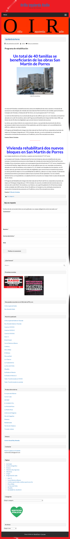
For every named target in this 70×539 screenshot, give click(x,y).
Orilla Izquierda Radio (35, 5)
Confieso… (7, 346)
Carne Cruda (8, 396)
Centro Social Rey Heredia (12, 440)
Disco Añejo (7, 349)
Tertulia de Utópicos (10, 426)
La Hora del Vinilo (9, 366)
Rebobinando (8, 422)
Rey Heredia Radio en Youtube (12, 324)
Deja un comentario (33, 43)
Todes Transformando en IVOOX (13, 379)
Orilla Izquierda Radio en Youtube (13, 320)
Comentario (7, 211)
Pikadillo (6, 369)
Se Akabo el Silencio (10, 372)
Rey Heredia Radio (9, 309)
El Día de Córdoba (14, 192)
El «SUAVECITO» (9, 403)
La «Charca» (7, 359)
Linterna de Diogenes (10, 413)
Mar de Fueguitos (9, 416)
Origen (8, 473)
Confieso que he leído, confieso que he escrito (20, 482)
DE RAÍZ (6, 400)
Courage (43, 534)
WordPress (37, 534)
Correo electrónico (9, 236)
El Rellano (7, 353)
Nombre (6, 229)
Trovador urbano (9, 429)
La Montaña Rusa (9, 406)
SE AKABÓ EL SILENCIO (15, 490)
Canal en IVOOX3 (9, 333)
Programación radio (11, 475)
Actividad (9, 464)
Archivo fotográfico (11, 466)
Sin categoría (10, 196)
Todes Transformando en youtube (13, 382)
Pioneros (6, 419)
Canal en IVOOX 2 (9, 330)
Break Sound (8, 340)
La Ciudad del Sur (9, 362)
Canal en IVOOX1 (9, 327)
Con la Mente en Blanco (11, 343)
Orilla (23, 43)
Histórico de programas (12, 470)
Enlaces (8, 468)
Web (4, 242)
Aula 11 (6, 337)
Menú (5, 14)
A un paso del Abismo (10, 393)
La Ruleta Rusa (8, 409)
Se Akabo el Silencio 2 (10, 375)
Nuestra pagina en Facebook (12, 450)
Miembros (9, 471)
